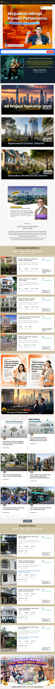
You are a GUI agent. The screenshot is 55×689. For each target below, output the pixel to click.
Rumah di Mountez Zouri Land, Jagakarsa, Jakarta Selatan (26, 299)
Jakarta (25, 2)
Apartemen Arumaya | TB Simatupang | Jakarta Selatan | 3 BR (29, 317)
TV (50, 2)
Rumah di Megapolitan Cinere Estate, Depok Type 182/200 (28, 609)
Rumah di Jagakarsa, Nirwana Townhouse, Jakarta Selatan (26, 561)
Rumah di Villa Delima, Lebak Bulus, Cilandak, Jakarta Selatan (28, 259)
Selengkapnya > (6, 447)
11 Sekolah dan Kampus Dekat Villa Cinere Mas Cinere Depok (13, 508)
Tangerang (33, 2)
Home (22, 2)
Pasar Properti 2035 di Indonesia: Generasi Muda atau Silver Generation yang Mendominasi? (40, 476)
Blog (53, 2)
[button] (27, 521)
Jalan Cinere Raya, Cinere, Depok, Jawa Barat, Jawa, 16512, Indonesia (28, 637)
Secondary (47, 2)
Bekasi (37, 2)
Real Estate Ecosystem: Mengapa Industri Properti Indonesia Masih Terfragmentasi (13, 443)
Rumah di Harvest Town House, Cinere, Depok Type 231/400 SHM (29, 590)
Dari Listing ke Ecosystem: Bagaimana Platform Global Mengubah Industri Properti (38, 439)
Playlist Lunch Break (28, 687)
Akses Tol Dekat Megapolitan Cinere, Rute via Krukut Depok (12, 475)
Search (50, 51)
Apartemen (42, 2)
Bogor (29, 2)
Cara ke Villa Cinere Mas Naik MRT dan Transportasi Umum (40, 508)
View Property (9, 270)
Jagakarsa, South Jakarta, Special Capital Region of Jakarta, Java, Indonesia (29, 571)
